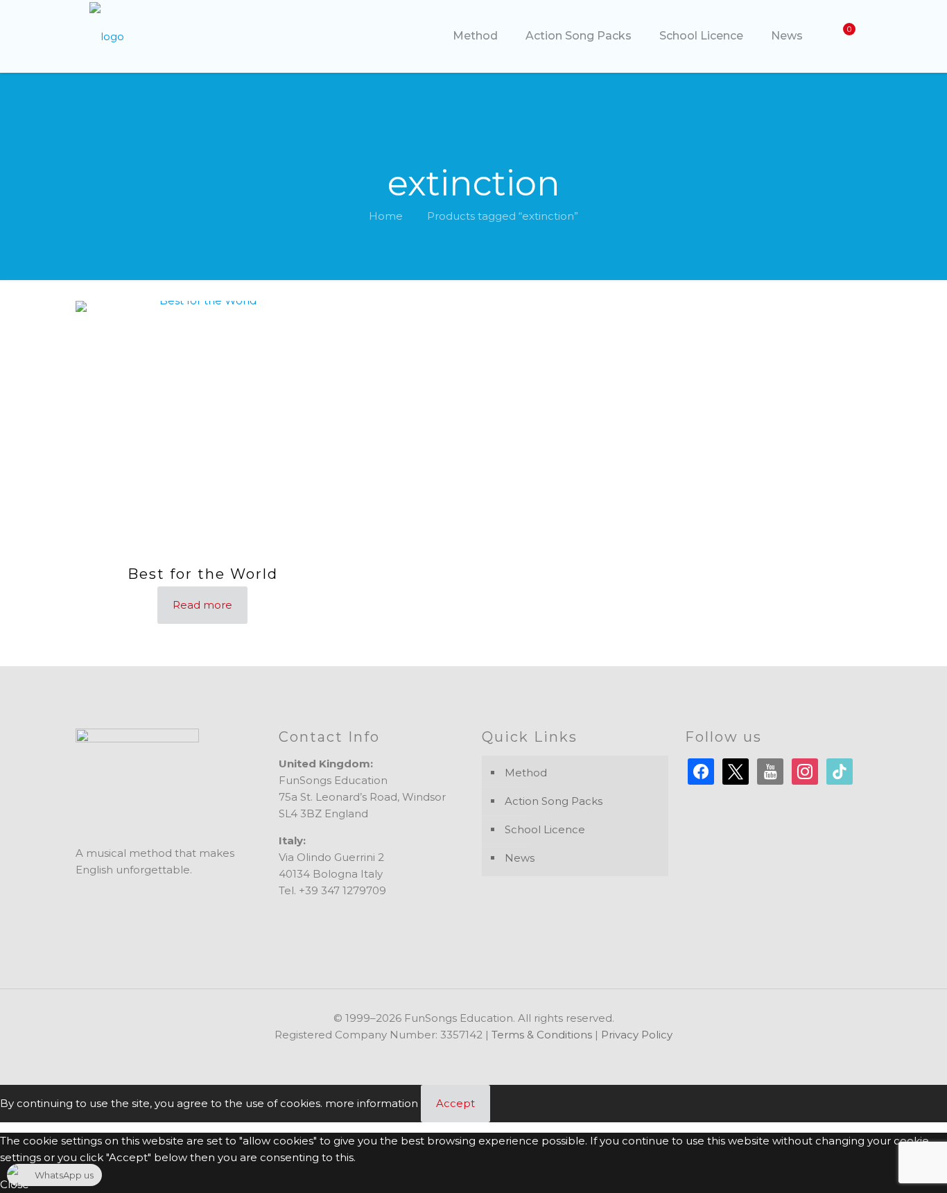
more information (371, 1103)
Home (386, 216)
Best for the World (203, 574)
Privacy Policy (636, 1034)
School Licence (545, 829)
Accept (455, 1103)
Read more (202, 604)
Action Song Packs (553, 801)
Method (526, 772)
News (520, 857)
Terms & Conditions (542, 1034)
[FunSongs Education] (106, 36)
